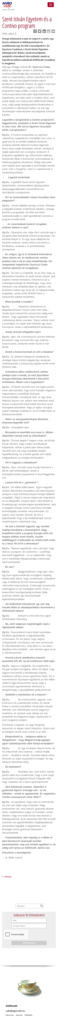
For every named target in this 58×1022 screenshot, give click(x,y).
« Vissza (6, 876)
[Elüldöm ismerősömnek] (53, 31)
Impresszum (10, 1015)
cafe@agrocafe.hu (15, 1010)
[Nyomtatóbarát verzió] (48, 31)
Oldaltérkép (28, 1015)
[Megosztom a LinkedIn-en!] (44, 31)
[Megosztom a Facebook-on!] (35, 31)
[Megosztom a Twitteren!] (39, 31)
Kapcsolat (19, 1015)
